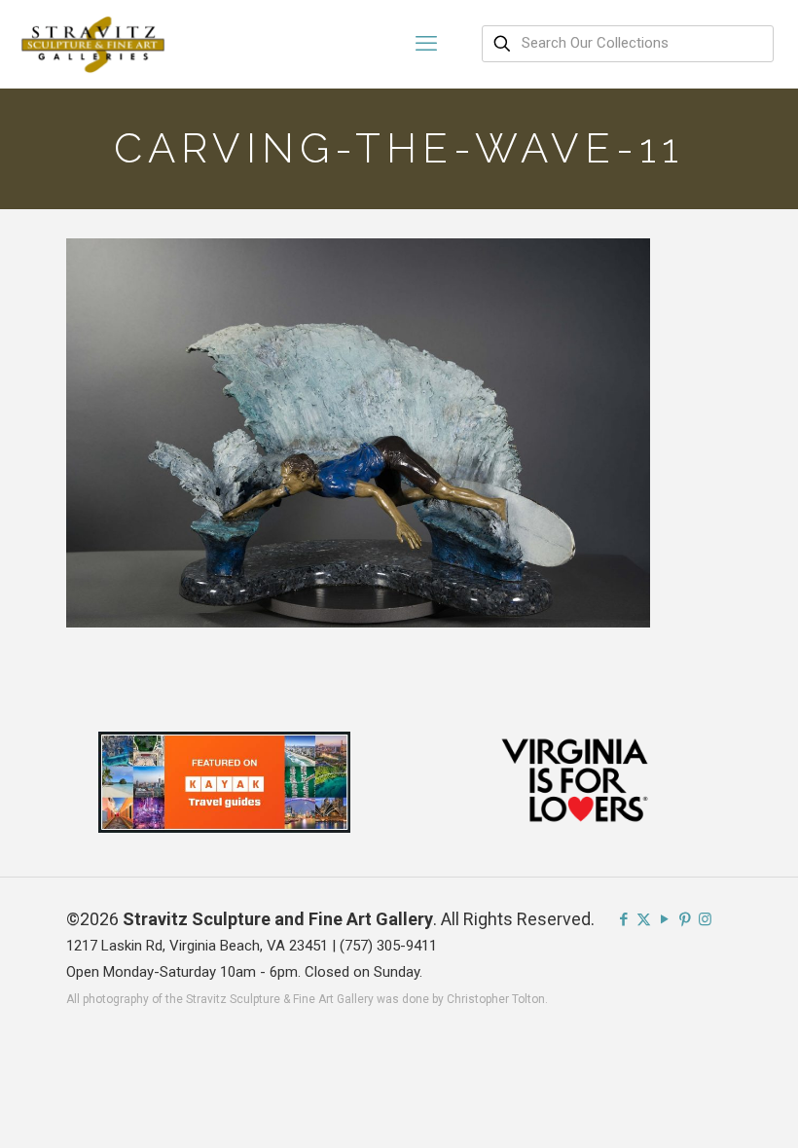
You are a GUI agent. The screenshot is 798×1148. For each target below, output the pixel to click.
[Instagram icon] (705, 919)
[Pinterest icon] (684, 919)
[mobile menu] (426, 43)
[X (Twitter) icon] (643, 919)
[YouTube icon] (664, 919)
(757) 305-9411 (388, 945)
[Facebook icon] (623, 919)
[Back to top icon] (704, 1108)
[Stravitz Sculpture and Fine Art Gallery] (93, 44)
